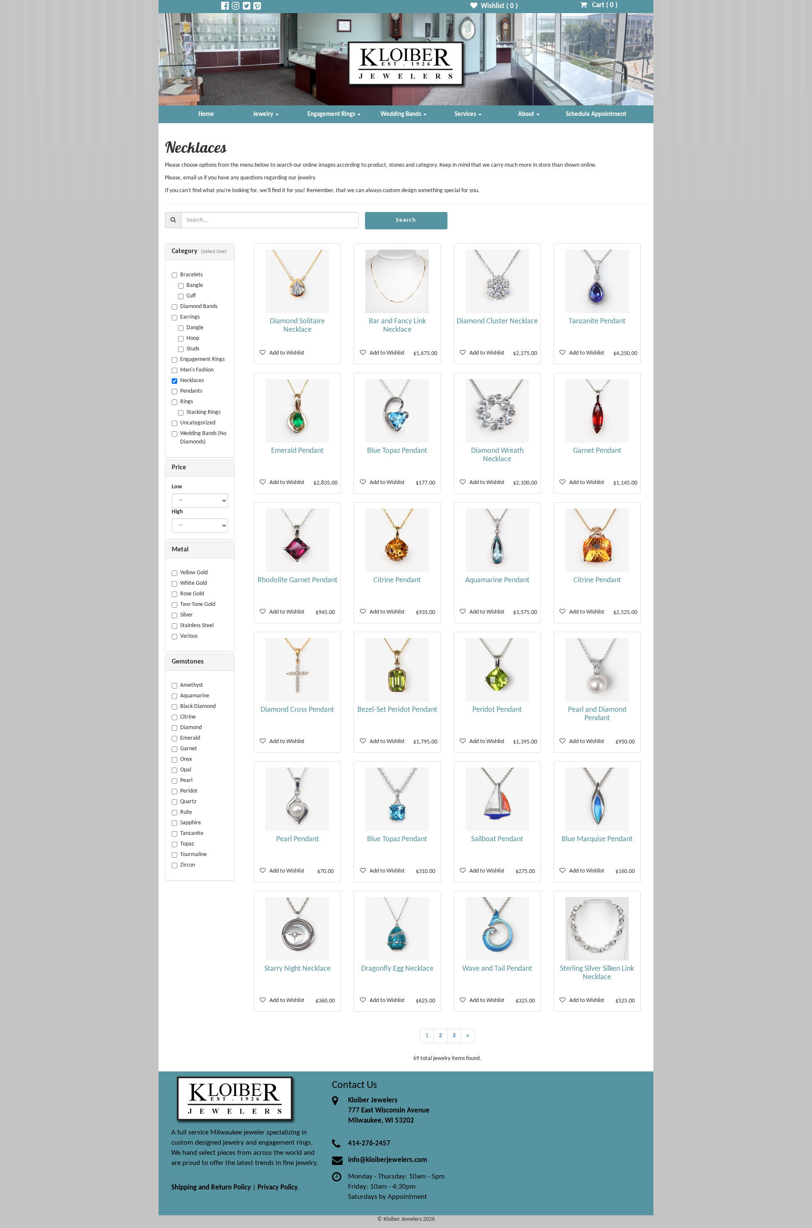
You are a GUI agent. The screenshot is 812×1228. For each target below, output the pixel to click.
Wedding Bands (401, 114)
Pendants (191, 391)
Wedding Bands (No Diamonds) (203, 437)
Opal (185, 770)
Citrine (188, 717)
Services (466, 114)
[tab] (199, 252)
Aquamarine (194, 696)
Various (189, 636)
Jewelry (263, 114)
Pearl (186, 780)
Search (406, 220)
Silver (186, 615)
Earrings (190, 317)
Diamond (191, 727)
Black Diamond (198, 706)
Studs (193, 349)
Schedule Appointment (596, 114)
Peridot (189, 791)
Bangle (195, 285)
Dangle (195, 328)
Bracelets (191, 275)
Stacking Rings (203, 412)
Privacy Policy (278, 1187)
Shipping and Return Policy (211, 1187)
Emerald (190, 738)
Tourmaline (193, 854)
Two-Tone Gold (197, 604)
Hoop (193, 338)
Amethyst (191, 685)
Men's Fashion (197, 370)
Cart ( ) (602, 5)
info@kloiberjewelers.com (387, 1160)
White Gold (193, 583)
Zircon (187, 865)
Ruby (186, 812)
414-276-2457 (369, 1143)
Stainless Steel (197, 625)
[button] (200, 252)
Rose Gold (192, 594)
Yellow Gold (194, 573)
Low (177, 487)
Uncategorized (197, 423)
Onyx (186, 759)
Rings (186, 402)
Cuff (191, 296)
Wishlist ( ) (497, 6)
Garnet (188, 749)
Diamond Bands (198, 306)
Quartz (188, 801)
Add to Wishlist (285, 353)
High (177, 512)
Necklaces (192, 380)
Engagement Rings (332, 114)
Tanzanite (191, 833)
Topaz (187, 844)
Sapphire (190, 823)
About (526, 114)
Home (206, 114)
